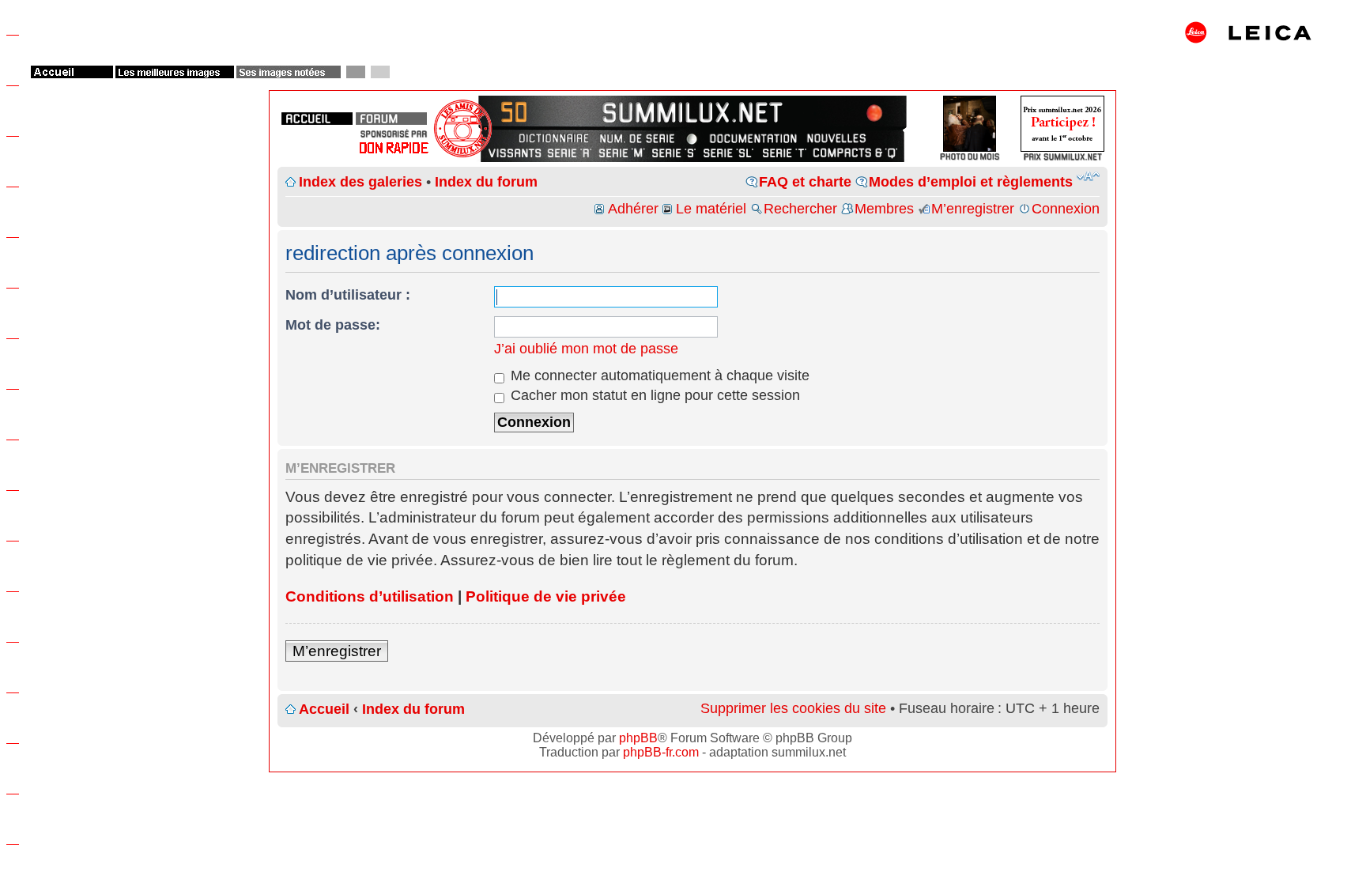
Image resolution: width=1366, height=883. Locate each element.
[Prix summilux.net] (1062, 152)
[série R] (569, 152)
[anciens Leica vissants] (514, 152)
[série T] (784, 152)
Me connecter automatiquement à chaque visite (658, 375)
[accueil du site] (317, 118)
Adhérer (633, 209)
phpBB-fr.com (661, 752)
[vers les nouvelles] (838, 138)
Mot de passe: (332, 325)
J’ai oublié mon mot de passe (586, 349)
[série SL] (729, 152)
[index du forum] (391, 118)
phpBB (638, 738)
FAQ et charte (805, 182)
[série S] (674, 152)
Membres (884, 209)
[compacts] (855, 152)
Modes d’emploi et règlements (971, 182)
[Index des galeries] (866, 111)
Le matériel (711, 209)
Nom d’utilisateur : (347, 295)
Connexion (1066, 209)
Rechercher (800, 209)
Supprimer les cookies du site (793, 708)
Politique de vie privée (546, 596)
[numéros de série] (637, 138)
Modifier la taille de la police (1088, 176)
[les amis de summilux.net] (393, 133)
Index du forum (486, 182)
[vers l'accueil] (692, 111)
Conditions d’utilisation (369, 596)
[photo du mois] (970, 152)
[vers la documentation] (753, 138)
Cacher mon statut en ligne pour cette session (653, 395)
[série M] (621, 152)
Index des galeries (360, 182)
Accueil (324, 709)
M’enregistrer (972, 209)
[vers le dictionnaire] (552, 138)
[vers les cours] (519, 111)
